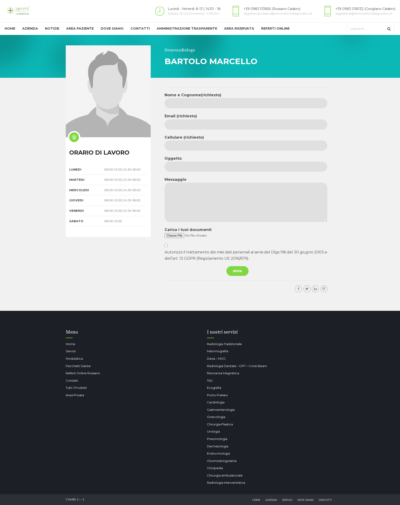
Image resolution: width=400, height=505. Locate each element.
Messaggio (175, 179)
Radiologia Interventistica (226, 482)
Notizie (52, 28)
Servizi (71, 351)
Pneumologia (217, 439)
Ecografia (214, 388)
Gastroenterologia (221, 409)
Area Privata (75, 395)
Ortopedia (215, 468)
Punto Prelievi (217, 395)
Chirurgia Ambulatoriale (225, 475)
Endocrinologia (218, 453)
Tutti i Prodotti (76, 388)
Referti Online (275, 28)
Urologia (213, 431)
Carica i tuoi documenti (188, 230)
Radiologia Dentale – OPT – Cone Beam (237, 366)
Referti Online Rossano (83, 373)
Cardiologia (216, 402)
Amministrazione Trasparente (187, 28)
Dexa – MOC (216, 358)
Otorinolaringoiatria (222, 461)
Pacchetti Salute (78, 366)
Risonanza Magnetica (223, 373)
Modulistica (74, 358)
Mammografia (217, 351)
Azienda (30, 28)
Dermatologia (217, 446)
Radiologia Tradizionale (224, 344)
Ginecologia (216, 417)
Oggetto (173, 158)
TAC (210, 380)
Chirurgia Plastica (220, 424)
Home (10, 28)
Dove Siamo (112, 28)
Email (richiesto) (181, 116)
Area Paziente (80, 28)
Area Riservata (239, 28)
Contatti (140, 28)
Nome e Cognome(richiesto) (193, 95)
